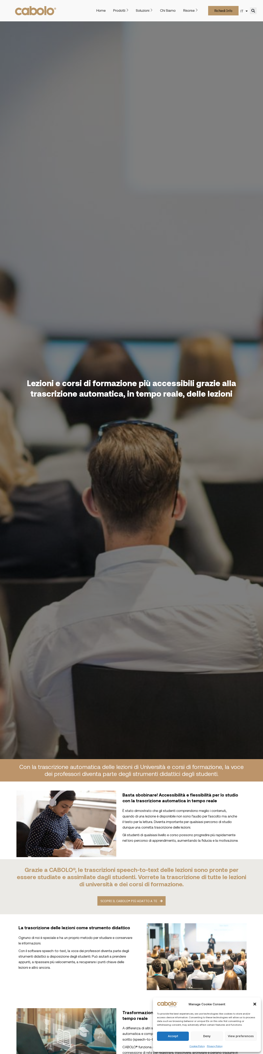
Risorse (189, 10)
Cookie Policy (197, 1046)
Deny (207, 1036)
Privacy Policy (215, 1046)
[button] (255, 1004)
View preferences (241, 1036)
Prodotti (119, 10)
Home (101, 10)
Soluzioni (142, 10)
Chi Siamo (168, 10)
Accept (173, 1036)
